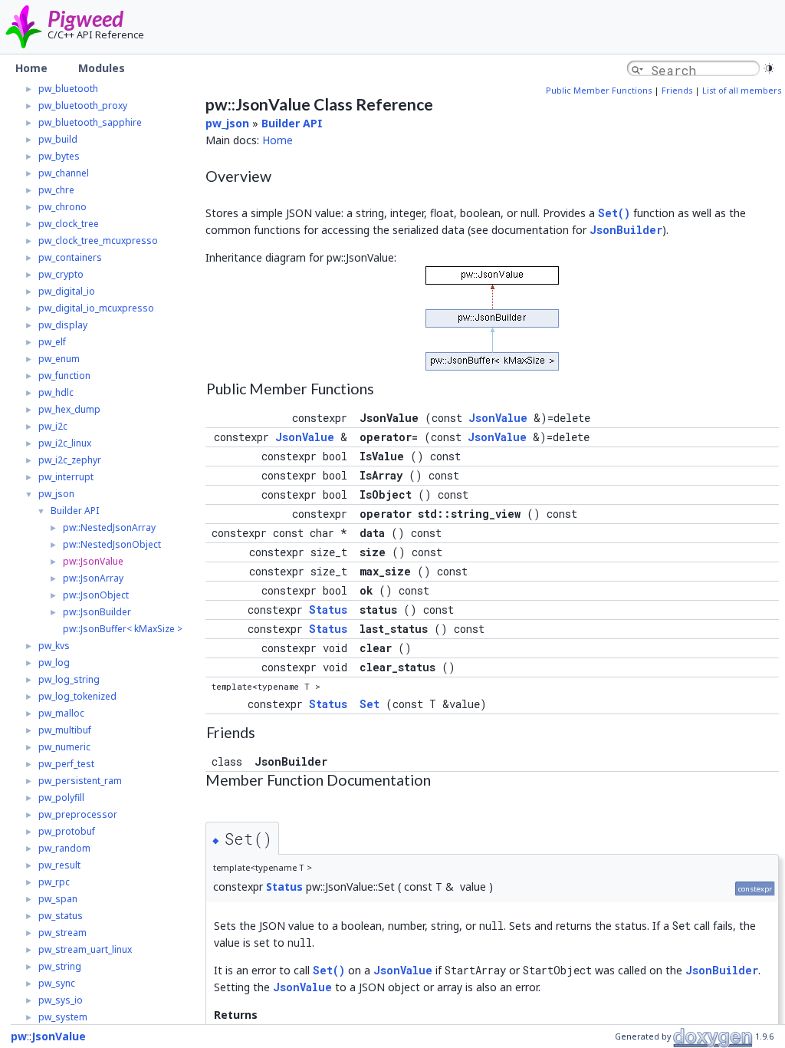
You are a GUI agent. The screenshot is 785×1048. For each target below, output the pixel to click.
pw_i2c (52, 426)
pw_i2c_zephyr (69, 459)
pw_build (57, 139)
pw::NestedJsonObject (112, 544)
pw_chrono (62, 206)
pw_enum (59, 358)
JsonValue (497, 417)
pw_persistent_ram (80, 780)
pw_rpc (54, 881)
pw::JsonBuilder (97, 611)
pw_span (57, 898)
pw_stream (62, 932)
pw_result (59, 865)
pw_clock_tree (68, 223)
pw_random (64, 848)
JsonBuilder (626, 229)
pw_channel (63, 173)
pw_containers (70, 257)
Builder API (75, 510)
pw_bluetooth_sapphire (90, 122)
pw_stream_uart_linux (85, 949)
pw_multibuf (64, 730)
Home (277, 140)
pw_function (64, 375)
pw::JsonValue (93, 561)
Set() (614, 213)
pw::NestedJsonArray (109, 527)
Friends (677, 90)
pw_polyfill (61, 797)
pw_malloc (61, 713)
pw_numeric (64, 746)
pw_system (62, 1016)
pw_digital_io (66, 291)
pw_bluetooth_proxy (82, 105)
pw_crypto (61, 274)
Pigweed (85, 18)
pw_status (60, 915)
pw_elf (52, 341)
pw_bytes (59, 156)
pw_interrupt (66, 476)
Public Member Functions (599, 90)
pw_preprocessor (77, 814)
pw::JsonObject (96, 594)
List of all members (741, 90)
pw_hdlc (56, 392)
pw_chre (56, 189)
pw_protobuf (66, 831)
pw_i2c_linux (64, 443)
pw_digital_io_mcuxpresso (96, 308)
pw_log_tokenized (77, 696)
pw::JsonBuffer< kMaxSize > (122, 628)
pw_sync (56, 983)
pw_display (62, 324)
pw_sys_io (60, 1000)
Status (328, 609)
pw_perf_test (66, 763)
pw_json (56, 493)
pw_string (59, 966)
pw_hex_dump (69, 409)
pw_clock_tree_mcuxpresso (98, 240)
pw (19, 1036)
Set (369, 704)
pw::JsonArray (93, 578)
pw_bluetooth (68, 88)
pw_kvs (54, 645)
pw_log (54, 662)
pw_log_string (69, 679)
